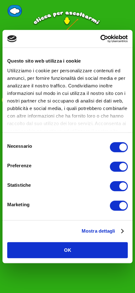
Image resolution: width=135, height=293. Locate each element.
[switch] (119, 167)
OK (67, 250)
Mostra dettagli (98, 231)
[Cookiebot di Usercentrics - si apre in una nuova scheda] (100, 39)
